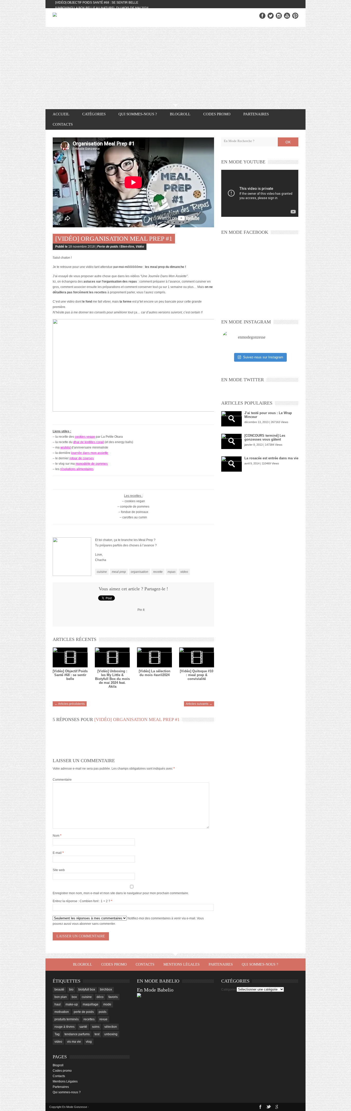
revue (103, 1019)
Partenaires (256, 114)
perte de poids (84, 1012)
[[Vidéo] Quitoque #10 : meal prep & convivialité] (196, 657)
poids (102, 1012)
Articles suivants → (199, 704)
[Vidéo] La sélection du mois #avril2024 (154, 673)
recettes (89, 1019)
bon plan (60, 997)
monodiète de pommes (92, 463)
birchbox (106, 989)
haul (57, 1004)
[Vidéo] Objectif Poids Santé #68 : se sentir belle (96, 2)
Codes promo (216, 114)
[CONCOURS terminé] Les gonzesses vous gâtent (264, 437)
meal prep (119, 572)
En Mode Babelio (155, 990)
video (184, 572)
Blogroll (180, 114)
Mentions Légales (181, 964)
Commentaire (62, 779)
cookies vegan (85, 436)
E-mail (58, 853)
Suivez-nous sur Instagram (263, 357)
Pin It (140, 610)
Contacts (63, 124)
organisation (139, 572)
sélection (110, 1027)
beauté (59, 989)
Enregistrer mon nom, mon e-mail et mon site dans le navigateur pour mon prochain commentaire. (121, 893)
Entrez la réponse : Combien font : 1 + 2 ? (81, 901)
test (97, 1034)
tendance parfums (77, 1034)
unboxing (110, 1034)
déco (100, 997)
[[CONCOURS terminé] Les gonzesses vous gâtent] (231, 441)
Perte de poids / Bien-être (115, 246)
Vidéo (140, 246)
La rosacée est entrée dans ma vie (271, 458)
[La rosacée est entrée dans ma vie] (231, 464)
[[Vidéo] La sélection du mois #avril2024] (154, 657)
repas (172, 572)
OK (288, 142)
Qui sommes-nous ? (137, 114)
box (74, 997)
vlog (89, 1041)
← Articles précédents (69, 704)
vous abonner (81, 924)
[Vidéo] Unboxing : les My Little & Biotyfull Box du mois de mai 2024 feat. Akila (112, 678)
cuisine (102, 572)
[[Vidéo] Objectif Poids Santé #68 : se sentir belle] (70, 657)
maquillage (90, 1004)
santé (83, 1027)
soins (95, 1027)
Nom (57, 835)
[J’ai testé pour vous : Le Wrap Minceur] (231, 418)
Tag (57, 1034)
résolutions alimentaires (77, 469)
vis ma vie (74, 1041)
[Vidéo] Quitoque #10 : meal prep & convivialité (196, 675)
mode (107, 1004)
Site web (59, 870)
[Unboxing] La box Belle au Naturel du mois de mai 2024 (102, 8)
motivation (61, 1012)
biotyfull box (86, 989)
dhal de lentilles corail (88, 442)
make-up (72, 1004)
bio (71, 989)
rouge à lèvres (64, 1027)
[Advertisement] (175, 65)
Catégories (229, 989)
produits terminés (66, 1019)
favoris (113, 997)
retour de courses (81, 458)
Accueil (61, 114)
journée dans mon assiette (89, 453)
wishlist (65, 447)
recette (158, 572)
